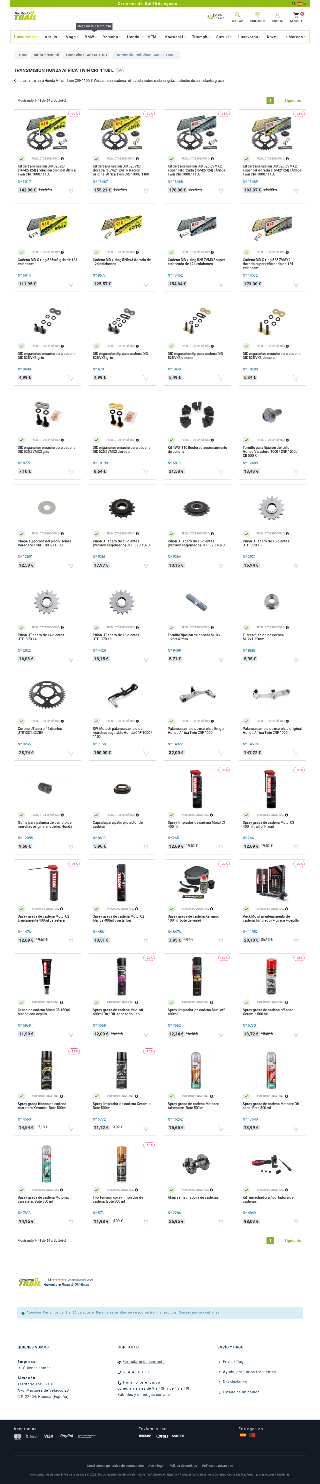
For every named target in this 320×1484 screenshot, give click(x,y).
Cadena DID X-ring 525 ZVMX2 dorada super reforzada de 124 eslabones (268, 264)
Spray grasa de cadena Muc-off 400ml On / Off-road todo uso (118, 1012)
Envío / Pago (234, 1362)
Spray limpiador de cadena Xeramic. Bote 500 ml (122, 1106)
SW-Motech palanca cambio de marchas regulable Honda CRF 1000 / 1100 (122, 733)
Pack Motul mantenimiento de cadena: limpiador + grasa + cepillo (271, 918)
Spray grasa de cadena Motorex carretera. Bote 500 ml (43, 1199)
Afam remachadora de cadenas (193, 1197)
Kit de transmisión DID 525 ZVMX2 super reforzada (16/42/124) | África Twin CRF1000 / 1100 (196, 170)
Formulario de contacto (144, 1362)
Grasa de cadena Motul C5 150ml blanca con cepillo (44, 1012)
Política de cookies (183, 1466)
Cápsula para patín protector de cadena (118, 824)
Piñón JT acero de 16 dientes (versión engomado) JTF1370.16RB (196, 543)
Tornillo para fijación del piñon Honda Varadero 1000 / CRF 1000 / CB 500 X (270, 452)
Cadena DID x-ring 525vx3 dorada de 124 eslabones (122, 262)
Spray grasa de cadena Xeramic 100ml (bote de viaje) (193, 918)
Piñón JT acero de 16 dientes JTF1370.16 (116, 637)
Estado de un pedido (241, 1392)
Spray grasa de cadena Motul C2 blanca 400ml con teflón (118, 918)
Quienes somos (36, 1368)
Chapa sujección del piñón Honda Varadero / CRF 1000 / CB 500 (44, 543)
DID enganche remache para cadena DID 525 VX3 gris (47, 356)
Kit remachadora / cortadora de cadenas (268, 1199)
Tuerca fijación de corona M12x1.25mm (263, 637)
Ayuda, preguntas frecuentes (249, 1372)
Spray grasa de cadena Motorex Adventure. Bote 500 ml (193, 1106)
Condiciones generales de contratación (115, 1466)
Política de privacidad (217, 1466)
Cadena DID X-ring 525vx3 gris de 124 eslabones (47, 262)
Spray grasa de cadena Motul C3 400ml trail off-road (268, 824)
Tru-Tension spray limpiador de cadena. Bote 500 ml (118, 1199)
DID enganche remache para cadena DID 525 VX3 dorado (271, 356)
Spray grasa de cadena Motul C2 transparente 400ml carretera (43, 918)
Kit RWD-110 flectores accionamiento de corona (197, 450)
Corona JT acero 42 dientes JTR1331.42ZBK (40, 731)
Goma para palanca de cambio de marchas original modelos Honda (45, 824)
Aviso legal (156, 1466)
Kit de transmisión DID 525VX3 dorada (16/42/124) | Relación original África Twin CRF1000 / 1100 (121, 170)
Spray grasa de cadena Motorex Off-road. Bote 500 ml (272, 1106)
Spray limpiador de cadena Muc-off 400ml (196, 1012)
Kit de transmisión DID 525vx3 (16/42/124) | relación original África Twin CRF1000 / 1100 (47, 170)
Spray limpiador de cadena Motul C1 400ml (197, 824)
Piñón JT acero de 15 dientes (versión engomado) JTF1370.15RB (121, 543)
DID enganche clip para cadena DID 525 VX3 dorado (195, 356)
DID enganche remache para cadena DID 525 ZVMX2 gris (47, 450)
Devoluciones (234, 1382)
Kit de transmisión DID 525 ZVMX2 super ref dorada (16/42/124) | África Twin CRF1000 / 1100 (272, 170)
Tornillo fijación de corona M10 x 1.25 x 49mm (194, 637)
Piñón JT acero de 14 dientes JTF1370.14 (41, 637)
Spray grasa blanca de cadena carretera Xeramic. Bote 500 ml (43, 1106)
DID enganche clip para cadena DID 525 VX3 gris (120, 356)
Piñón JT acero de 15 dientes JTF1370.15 (266, 543)
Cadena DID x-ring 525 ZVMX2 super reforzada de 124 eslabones (196, 262)
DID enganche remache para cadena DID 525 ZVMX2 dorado (121, 450)
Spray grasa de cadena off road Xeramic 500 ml (268, 1012)
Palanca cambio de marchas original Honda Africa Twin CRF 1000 (272, 731)
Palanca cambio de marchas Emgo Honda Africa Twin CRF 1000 (196, 731)
